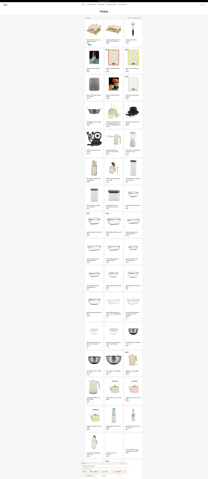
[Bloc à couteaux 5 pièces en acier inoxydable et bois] (94, 168)
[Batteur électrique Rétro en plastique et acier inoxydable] (114, 139)
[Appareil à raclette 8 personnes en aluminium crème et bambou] (114, 29)
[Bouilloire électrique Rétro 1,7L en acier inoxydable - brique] (90, 402)
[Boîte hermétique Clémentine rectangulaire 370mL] (133, 248)
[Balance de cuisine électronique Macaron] (114, 84)
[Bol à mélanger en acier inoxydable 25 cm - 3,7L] (114, 360)
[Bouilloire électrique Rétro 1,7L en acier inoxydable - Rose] (92, 402)
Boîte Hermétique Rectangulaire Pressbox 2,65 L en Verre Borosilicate (132, 314)
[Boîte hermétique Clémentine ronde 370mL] (114, 275)
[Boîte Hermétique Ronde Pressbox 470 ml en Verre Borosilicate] (114, 331)
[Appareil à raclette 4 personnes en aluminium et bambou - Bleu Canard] (90, 45)
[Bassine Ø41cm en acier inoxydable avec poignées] (94, 111)
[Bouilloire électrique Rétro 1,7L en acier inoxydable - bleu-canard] (94, 402)
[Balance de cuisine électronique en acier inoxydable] (94, 84)
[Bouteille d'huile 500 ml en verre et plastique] (114, 415)
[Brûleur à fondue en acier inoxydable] (114, 442)
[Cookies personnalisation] (124, 471)
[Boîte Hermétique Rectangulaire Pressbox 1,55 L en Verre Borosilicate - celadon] (106, 317)
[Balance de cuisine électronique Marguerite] (133, 84)
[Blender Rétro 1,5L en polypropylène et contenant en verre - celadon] (126, 155)
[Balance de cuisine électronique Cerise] (114, 57)
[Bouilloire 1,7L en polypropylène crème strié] (133, 360)
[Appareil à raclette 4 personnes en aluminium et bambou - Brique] (89, 45)
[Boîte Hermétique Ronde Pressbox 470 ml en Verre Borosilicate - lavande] (106, 347)
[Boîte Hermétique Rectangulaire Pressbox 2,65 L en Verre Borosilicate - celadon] (126, 319)
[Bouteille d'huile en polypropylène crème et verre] (94, 442)
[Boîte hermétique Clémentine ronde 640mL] (133, 275)
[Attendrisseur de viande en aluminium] (133, 29)
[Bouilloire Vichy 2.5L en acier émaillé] (114, 387)
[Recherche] (200, 5)
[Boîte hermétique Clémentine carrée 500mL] (94, 221)
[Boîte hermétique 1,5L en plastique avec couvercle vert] (133, 168)
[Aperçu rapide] (101, 22)
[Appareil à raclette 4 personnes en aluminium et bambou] (94, 29)
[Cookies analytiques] (102, 471)
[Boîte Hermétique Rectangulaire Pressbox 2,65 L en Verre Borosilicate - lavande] (128, 319)
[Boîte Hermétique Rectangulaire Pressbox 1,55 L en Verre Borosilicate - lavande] (108, 317)
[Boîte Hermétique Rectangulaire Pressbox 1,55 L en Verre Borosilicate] (114, 301)
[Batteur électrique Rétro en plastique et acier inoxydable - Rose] (112, 155)
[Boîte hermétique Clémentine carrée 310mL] (133, 194)
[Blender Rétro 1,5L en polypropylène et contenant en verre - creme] (128, 155)
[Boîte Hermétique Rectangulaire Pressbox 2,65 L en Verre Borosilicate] (133, 301)
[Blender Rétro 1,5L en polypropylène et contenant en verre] (133, 139)
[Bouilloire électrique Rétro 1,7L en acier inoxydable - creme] (89, 402)
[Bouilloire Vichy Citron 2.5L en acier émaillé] (94, 415)
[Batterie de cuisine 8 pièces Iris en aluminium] (133, 111)
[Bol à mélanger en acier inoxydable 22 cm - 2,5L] (94, 360)
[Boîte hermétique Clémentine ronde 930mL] (94, 301)
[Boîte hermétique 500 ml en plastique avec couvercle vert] (114, 194)
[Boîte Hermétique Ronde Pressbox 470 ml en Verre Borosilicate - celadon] (108, 347)
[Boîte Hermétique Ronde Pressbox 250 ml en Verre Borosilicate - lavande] (89, 347)
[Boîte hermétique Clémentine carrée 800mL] (114, 221)
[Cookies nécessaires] (91, 471)
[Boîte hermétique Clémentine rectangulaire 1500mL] (94, 248)
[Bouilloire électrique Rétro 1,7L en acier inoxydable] (94, 387)
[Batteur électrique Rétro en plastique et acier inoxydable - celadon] (106, 155)
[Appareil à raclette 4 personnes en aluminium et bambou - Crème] (87, 45)
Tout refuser (119, 475)
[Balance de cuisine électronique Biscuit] (94, 57)
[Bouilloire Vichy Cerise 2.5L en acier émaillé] (133, 387)
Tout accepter (89, 475)
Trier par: (129, 18)
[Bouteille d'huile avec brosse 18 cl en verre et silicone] (133, 415)
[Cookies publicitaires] (113, 471)
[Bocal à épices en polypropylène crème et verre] (114, 168)
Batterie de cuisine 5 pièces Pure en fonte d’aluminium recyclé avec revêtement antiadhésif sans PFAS (113, 123)
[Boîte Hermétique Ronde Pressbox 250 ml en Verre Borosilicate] (94, 331)
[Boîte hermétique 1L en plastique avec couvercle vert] (94, 194)
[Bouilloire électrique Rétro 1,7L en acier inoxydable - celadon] (87, 402)
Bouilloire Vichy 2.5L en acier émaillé (113, 397)
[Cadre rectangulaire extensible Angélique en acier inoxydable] (133, 440)
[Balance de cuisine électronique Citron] (133, 57)
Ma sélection (104, 475)
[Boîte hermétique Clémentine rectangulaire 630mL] (94, 275)
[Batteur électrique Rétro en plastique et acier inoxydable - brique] (110, 155)
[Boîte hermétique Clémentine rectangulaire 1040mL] (133, 221)
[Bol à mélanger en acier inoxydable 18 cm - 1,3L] (133, 331)
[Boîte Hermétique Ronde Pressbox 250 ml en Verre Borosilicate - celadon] (87, 347)
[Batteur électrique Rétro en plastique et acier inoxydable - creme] (108, 155)
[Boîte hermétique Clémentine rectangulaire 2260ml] (114, 248)
